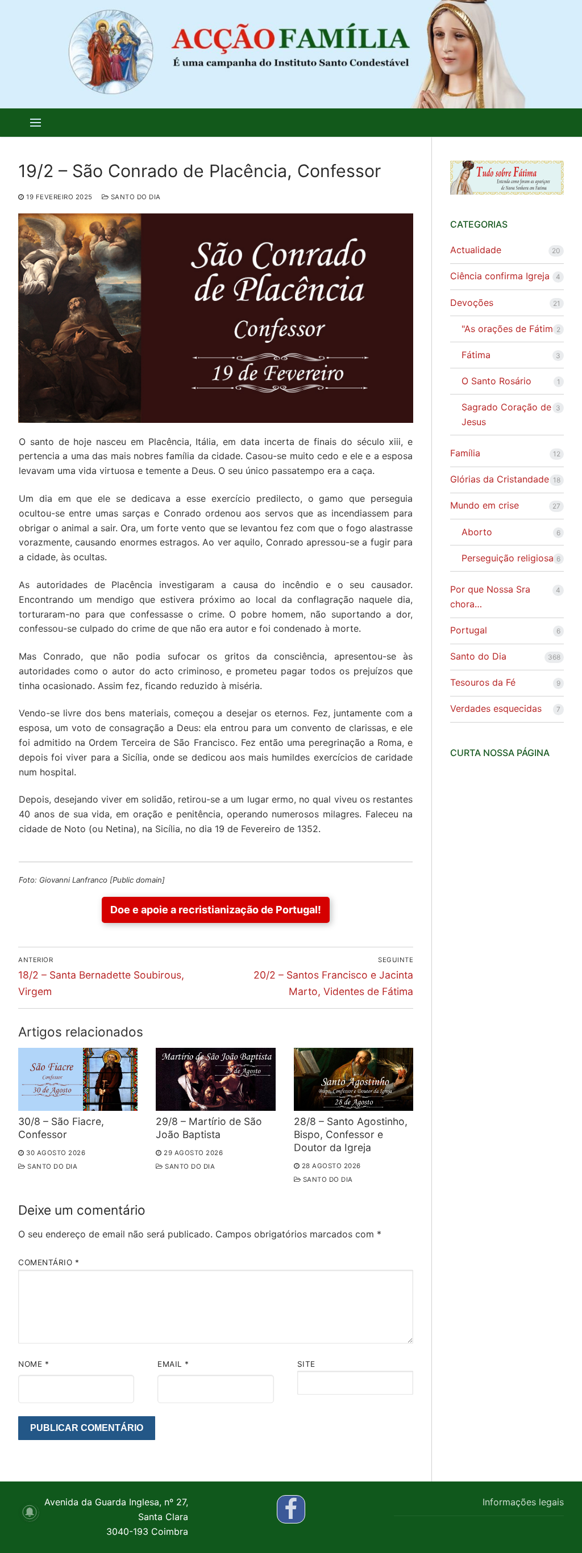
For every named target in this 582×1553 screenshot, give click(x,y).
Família (465, 453)
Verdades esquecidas (496, 708)
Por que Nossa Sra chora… (490, 597)
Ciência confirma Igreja (500, 276)
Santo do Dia (135, 197)
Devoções (471, 302)
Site (306, 1364)
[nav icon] (35, 123)
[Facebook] (291, 1509)
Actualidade (475, 249)
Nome (33, 1364)
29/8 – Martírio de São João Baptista (209, 1127)
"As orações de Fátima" (512, 328)
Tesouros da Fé (483, 682)
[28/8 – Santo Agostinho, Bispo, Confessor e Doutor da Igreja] (353, 1079)
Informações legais (523, 1502)
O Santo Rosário (496, 381)
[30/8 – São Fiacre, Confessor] (78, 1079)
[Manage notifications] (29, 1512)
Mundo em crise (484, 505)
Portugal (468, 630)
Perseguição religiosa (508, 558)
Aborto (477, 532)
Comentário (48, 1262)
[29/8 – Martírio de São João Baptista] (215, 1079)
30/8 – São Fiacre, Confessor (61, 1127)
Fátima (476, 354)
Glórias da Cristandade (499, 479)
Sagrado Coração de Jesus (506, 414)
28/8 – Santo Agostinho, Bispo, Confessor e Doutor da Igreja (351, 1134)
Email (173, 1364)
